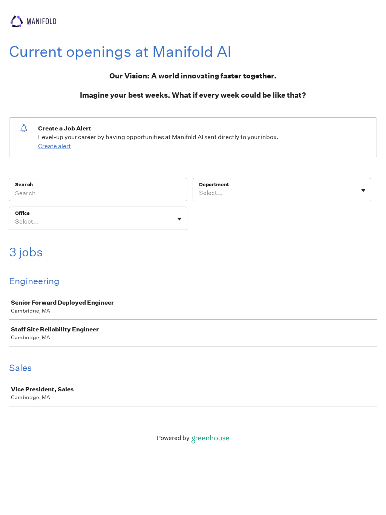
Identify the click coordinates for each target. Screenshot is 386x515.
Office (22, 213)
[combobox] (199, 193)
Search (24, 184)
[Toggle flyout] (363, 190)
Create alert (54, 146)
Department (214, 184)
